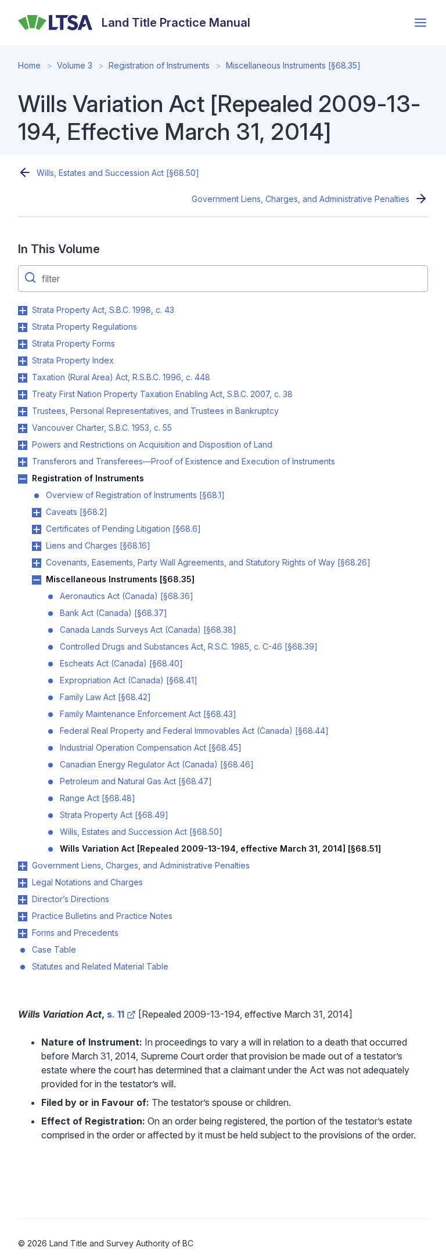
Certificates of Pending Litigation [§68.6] (123, 529)
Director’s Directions (70, 899)
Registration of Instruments (159, 65)
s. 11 (115, 1014)
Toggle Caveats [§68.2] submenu (36, 512)
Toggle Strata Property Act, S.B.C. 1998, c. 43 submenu (22, 310)
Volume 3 (74, 65)
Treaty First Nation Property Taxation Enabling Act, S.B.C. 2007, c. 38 (162, 394)
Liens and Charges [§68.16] (98, 545)
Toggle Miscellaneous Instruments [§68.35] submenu (36, 580)
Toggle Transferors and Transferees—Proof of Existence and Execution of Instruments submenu (22, 462)
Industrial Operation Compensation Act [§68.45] (151, 747)
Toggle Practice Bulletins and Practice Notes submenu (22, 916)
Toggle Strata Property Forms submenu (22, 344)
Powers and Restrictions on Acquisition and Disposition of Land (152, 444)
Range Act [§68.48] (97, 798)
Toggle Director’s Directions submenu (22, 899)
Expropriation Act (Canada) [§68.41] (128, 680)
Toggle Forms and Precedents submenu (22, 933)
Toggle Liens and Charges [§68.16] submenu (36, 546)
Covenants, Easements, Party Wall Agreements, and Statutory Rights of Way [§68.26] (208, 562)
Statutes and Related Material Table (100, 966)
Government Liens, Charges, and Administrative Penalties (300, 199)
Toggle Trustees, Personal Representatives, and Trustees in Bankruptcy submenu (22, 411)
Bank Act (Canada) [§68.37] (113, 613)
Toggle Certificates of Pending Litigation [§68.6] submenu (36, 529)
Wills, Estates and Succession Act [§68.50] (118, 173)
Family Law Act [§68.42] (105, 697)
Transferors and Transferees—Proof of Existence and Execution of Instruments (183, 461)
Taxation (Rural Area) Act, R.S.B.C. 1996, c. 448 (121, 377)
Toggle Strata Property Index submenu (22, 361)
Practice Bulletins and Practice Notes (102, 916)
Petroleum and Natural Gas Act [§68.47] (136, 781)
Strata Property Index (73, 360)
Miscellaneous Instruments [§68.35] (293, 65)
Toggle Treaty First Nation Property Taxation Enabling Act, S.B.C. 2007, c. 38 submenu (22, 394)
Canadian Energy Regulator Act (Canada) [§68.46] (157, 764)
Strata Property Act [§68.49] (114, 815)
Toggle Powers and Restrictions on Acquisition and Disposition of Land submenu (22, 445)
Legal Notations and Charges (87, 882)
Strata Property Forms (73, 343)
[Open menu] (420, 22)
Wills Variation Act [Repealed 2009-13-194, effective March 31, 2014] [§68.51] (220, 848)
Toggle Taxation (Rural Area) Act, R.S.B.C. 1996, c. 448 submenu (22, 378)
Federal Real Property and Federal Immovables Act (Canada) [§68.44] (194, 731)
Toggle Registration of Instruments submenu (22, 479)
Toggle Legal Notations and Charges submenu (22, 883)
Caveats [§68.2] (76, 512)
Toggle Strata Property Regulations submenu (22, 327)
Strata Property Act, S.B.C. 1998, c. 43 (103, 310)
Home (29, 65)
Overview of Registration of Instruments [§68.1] (135, 495)
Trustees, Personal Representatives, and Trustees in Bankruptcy (155, 411)
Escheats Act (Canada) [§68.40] (121, 663)
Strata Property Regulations (84, 326)
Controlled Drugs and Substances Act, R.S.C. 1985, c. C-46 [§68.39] (189, 646)
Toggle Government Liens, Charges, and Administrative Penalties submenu (22, 866)
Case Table (54, 949)
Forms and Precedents (75, 933)
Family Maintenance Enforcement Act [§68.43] (148, 714)
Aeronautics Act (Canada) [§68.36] (126, 596)
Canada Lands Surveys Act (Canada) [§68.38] (148, 630)
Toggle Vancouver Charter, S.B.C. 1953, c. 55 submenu (22, 428)
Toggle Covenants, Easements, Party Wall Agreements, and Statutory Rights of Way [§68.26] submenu (36, 563)
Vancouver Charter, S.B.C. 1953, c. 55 (102, 427)
